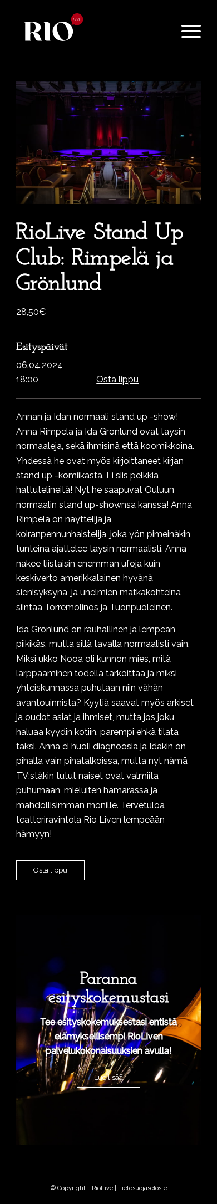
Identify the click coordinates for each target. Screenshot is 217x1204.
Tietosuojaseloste (142, 1188)
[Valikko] (185, 31)
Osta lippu (117, 379)
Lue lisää (108, 1077)
